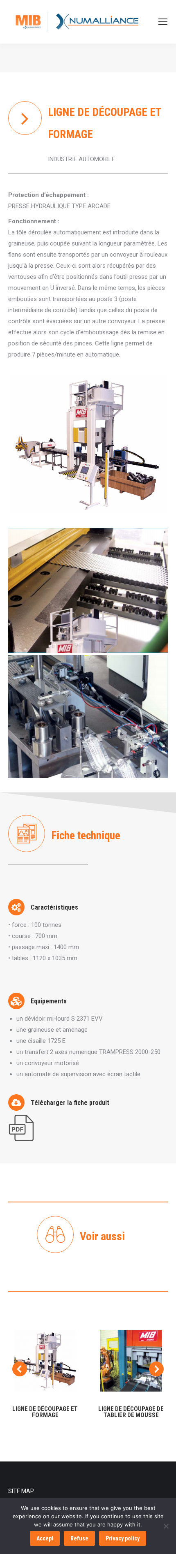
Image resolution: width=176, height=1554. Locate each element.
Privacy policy (123, 1538)
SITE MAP (21, 1491)
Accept (44, 1538)
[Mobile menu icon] (163, 22)
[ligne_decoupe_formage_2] (88, 590)
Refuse (79, 1538)
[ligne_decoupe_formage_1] (88, 716)
